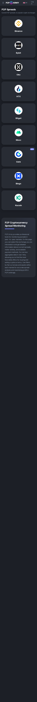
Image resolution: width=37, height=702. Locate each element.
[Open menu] (3, 2)
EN (26, 2)
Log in (32, 3)
